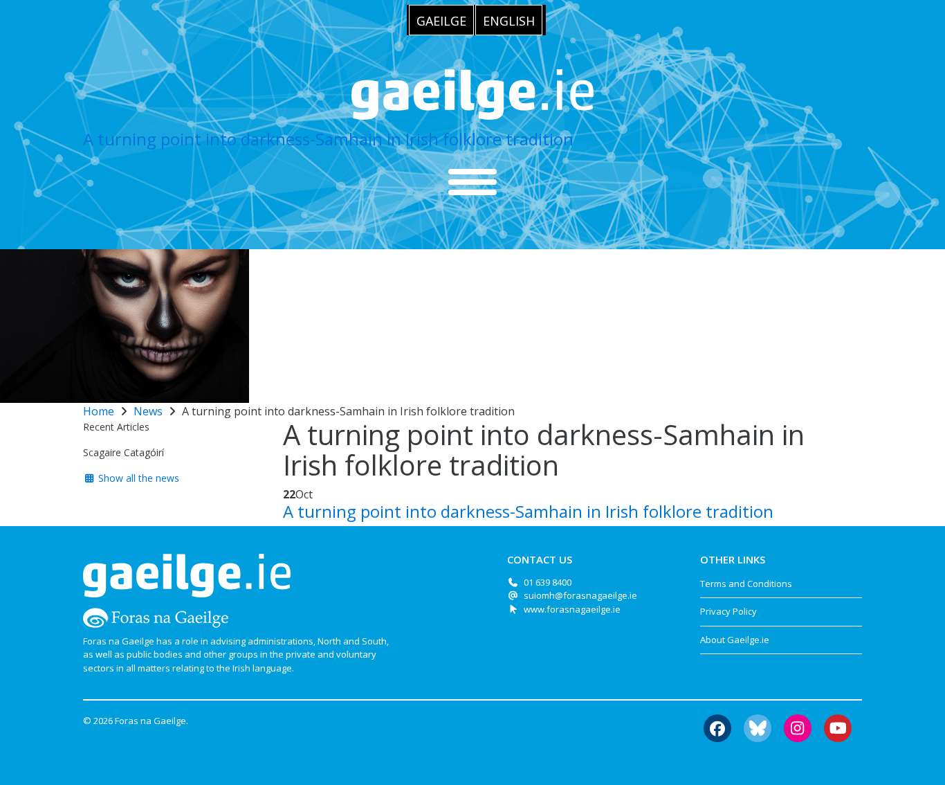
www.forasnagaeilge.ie (572, 609)
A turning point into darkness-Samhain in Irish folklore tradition (328, 138)
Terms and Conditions (746, 583)
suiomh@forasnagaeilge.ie (580, 595)
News (148, 411)
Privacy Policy (728, 611)
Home (98, 411)
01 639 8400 (547, 582)
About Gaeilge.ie (734, 639)
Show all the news (137, 478)
